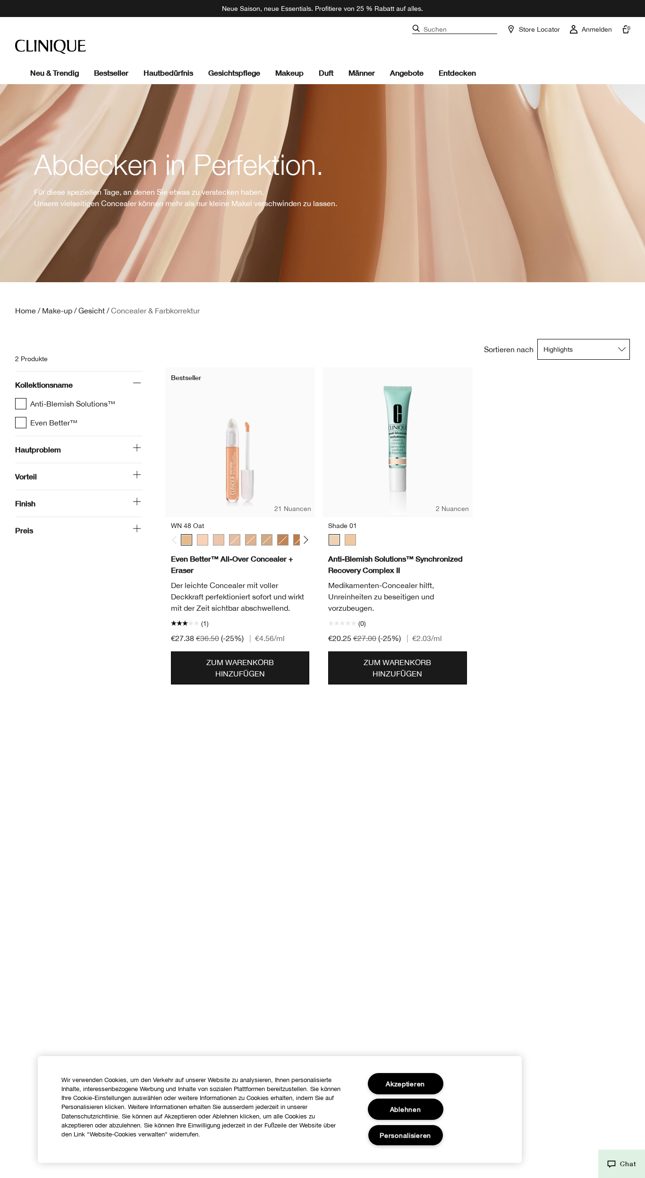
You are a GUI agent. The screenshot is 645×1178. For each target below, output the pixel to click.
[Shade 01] (334, 540)
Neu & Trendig (54, 72)
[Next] (304, 540)
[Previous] (176, 540)
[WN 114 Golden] (299, 540)
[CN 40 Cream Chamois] (235, 540)
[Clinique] (50, 47)
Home (25, 310)
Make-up (57, 310)
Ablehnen (405, 1109)
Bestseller (111, 72)
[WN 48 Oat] (186, 540)
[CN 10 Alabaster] (202, 540)
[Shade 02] (350, 540)
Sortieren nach (509, 349)
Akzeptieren (405, 1084)
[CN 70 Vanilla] (251, 540)
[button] (621, 1164)
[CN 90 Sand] (267, 540)
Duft (326, 72)
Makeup (289, 72)
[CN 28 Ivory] (218, 540)
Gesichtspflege (234, 72)
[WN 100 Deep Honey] (283, 540)
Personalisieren (405, 1135)
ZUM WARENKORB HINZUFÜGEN (240, 668)
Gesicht (91, 310)
